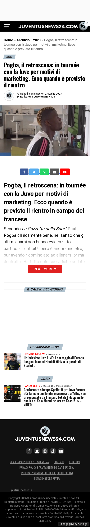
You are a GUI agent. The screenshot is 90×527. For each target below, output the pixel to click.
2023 (37, 40)
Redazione (74, 462)
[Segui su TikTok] (53, 451)
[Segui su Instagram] (45, 451)
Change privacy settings (73, 524)
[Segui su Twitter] (37, 451)
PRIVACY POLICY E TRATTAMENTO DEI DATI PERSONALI (47, 467)
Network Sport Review (47, 478)
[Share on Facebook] (24, 172)
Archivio (23, 40)
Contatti (59, 462)
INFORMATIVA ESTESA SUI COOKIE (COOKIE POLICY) (47, 473)
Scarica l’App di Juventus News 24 (29, 462)
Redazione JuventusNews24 (37, 96)
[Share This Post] (45, 172)
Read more (43, 269)
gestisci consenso (21, 490)
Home (8, 40)
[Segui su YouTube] (61, 451)
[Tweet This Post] (34, 172)
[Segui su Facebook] (29, 451)
